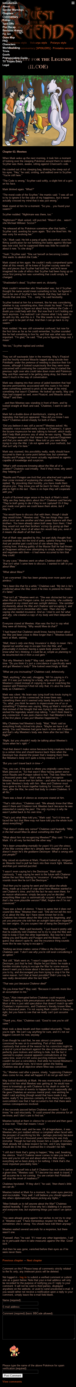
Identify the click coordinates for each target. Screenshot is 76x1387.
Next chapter (34, 1260)
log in (23, 1277)
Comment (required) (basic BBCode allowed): (28, 1313)
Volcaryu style (38, 42)
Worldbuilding (11, 47)
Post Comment (12, 1375)
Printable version (63, 48)
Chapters (8, 13)
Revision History (12, 30)
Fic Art (7, 34)
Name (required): (12, 1300)
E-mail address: (11, 1306)
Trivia (6, 51)
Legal (6, 65)
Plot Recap (9, 27)
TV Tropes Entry (12, 61)
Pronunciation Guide (15, 58)
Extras (6, 20)
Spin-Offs (8, 23)
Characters (9, 44)
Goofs (6, 54)
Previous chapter (13, 1260)
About (6, 6)
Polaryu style (58, 42)
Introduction (10, 3)
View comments (12, 1381)
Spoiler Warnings (13, 9)
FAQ (5, 40)
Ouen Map (9, 37)
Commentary (10, 16)
